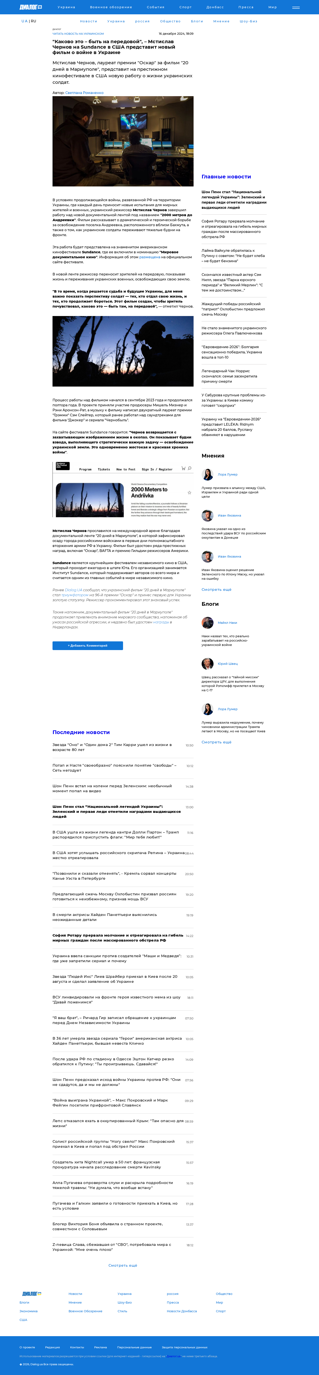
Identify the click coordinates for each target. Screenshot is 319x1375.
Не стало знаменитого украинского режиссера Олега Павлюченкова (234, 330)
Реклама (100, 1347)
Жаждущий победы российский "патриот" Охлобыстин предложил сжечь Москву (233, 309)
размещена (150, 257)
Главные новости (226, 176)
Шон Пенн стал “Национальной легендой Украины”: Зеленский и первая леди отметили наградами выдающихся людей (234, 200)
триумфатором (75, 595)
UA (24, 21)
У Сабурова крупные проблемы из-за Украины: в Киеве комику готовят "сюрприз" (234, 400)
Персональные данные (134, 1347)
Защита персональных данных (184, 1347)
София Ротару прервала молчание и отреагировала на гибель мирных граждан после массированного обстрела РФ (234, 229)
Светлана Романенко (84, 93)
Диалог (57, 29)
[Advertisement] (123, 685)
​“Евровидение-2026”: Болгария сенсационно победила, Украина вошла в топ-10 (232, 352)
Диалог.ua (174, 1356)
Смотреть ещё (123, 1265)
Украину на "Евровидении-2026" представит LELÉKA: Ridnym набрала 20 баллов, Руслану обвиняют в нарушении (231, 427)
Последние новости (81, 732)
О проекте (27, 1347)
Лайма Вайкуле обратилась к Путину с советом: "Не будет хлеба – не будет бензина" (233, 256)
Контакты (77, 1347)
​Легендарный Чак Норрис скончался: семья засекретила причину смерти (229, 376)
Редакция (52, 1347)
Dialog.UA (73, 590)
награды (160, 622)
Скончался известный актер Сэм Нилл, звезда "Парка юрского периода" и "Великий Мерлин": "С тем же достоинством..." (232, 282)
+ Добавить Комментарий (87, 645)
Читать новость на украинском (78, 33)
